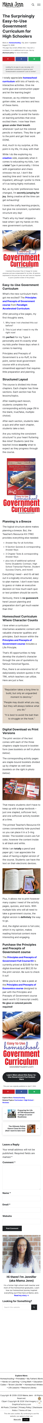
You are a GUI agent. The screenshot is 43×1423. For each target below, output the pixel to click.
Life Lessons (13, 1388)
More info (17, 1419)
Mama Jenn (28, 1395)
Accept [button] (26, 1419)
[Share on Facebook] (21, 59)
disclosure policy (8, 52)
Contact (13, 1407)
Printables (20, 1378)
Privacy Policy (25, 1407)
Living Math (26, 1381)
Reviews (6, 1103)
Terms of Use (25, 1410)
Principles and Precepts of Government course (19, 301)
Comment (9, 1162)
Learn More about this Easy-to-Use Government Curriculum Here (21, 1077)
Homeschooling (15, 43)
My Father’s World (35, 1378)
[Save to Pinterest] (9, 59)
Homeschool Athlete (34, 1385)
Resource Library (28, 1388)
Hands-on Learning (10, 1381)
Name (7, 1193)
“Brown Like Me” (15, 1385)
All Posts (5, 1407)
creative (7, 158)
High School (28, 1100)
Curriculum (18, 1100)
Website (7, 1216)
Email (6, 1204)
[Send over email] (34, 59)
